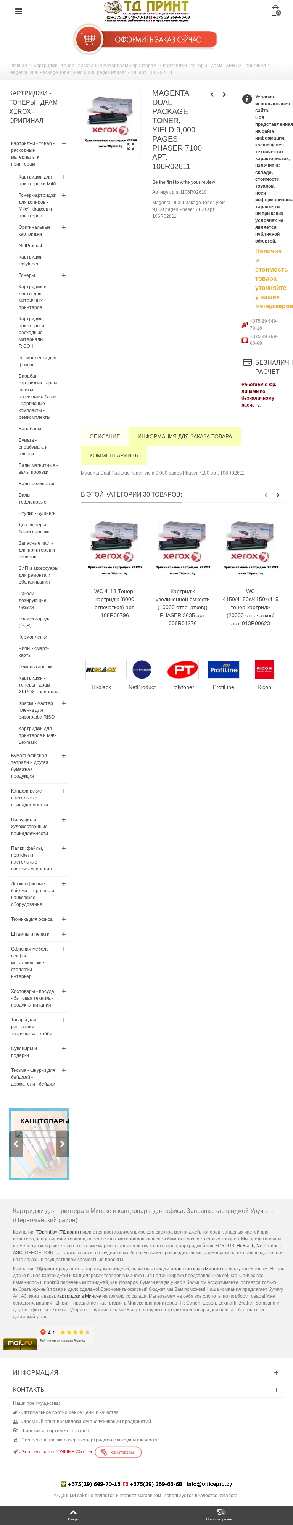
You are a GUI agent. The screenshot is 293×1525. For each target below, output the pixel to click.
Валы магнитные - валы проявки (38, 469)
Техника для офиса (32, 919)
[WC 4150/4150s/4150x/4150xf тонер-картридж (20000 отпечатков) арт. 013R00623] (251, 549)
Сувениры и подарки (24, 1052)
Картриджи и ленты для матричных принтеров (33, 297)
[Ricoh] (224, 670)
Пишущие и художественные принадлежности (29, 826)
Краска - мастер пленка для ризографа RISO (37, 710)
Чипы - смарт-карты (34, 652)
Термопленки (33, 637)
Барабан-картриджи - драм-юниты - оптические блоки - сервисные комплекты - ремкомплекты (38, 396)
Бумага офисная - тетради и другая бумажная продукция (30, 766)
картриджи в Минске (79, 1296)
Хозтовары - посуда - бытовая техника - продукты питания (32, 998)
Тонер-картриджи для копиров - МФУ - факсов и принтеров (37, 206)
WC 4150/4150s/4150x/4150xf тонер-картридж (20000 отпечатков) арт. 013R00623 (251, 607)
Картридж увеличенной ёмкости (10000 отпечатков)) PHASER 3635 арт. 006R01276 (183, 607)
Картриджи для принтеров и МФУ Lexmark (38, 735)
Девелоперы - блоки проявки (34, 528)
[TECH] (264, 670)
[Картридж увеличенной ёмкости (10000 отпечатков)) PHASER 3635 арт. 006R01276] (183, 549)
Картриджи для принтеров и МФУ (38, 180)
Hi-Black (245, 1245)
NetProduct (30, 245)
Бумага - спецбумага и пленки (33, 447)
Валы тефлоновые (33, 498)
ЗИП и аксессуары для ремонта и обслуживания (38, 575)
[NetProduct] (101, 670)
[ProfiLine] (183, 670)
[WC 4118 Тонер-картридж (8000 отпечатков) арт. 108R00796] (115, 549)
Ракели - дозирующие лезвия (33, 600)
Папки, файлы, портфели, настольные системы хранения (31, 859)
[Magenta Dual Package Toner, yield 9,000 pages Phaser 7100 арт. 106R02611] (110, 123)
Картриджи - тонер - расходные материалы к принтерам (95, 65)
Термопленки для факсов (37, 361)
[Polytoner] (142, 670)
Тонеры (27, 275)
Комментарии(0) (114, 455)
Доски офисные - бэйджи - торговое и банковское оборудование (32, 894)
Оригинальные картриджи (35, 231)
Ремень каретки (36, 666)
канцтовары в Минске (197, 1268)
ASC (18, 1252)
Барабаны (30, 428)
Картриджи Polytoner (31, 260)
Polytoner (142, 687)
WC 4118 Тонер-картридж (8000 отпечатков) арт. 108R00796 (114, 603)
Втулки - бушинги (37, 513)
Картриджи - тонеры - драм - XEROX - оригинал (214, 65)
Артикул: (161, 192)
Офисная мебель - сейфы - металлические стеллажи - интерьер (31, 962)
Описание (105, 436)
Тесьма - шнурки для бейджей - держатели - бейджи (33, 1077)
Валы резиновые (37, 483)
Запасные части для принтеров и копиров (37, 550)
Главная (18, 65)
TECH (265, 687)
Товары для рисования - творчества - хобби (31, 1026)
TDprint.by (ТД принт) (58, 1232)
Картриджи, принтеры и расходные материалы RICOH (31, 332)
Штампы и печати (30, 934)
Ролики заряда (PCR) (35, 622)
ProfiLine (183, 687)
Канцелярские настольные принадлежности (29, 798)
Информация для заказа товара (185, 436)
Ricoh (224, 687)
